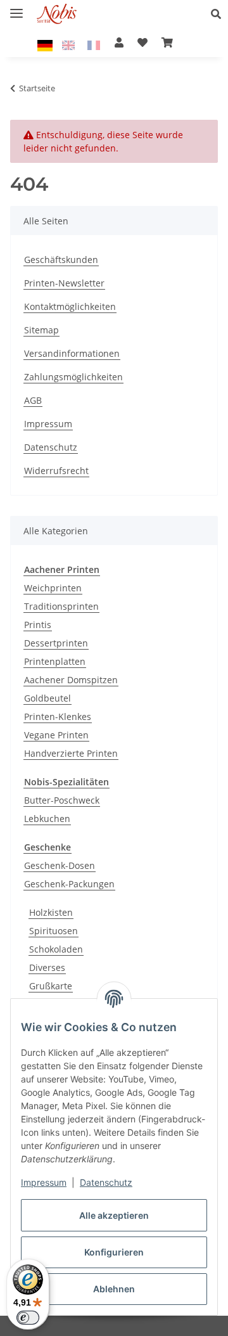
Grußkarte (50, 986)
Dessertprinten (56, 643)
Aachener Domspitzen (71, 680)
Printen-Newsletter (64, 283)
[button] (219, 14)
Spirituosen (53, 931)
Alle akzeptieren (114, 1215)
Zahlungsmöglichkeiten (73, 377)
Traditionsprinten (61, 606)
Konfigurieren (114, 1252)
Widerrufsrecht (56, 471)
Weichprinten (53, 588)
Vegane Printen (56, 735)
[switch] (27, 1318)
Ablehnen (114, 1288)
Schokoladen (56, 949)
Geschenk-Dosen (59, 865)
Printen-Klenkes (57, 716)
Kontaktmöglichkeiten (70, 306)
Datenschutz (106, 1182)
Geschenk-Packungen (69, 884)
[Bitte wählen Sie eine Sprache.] (46, 44)
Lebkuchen (47, 819)
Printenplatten (55, 661)
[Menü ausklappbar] (16, 8)
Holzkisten (51, 912)
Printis (37, 625)
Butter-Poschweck (61, 800)
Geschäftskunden (61, 260)
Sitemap (41, 330)
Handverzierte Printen (71, 753)
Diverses (47, 967)
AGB (33, 400)
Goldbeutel (47, 698)
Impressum (43, 1182)
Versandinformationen (72, 353)
